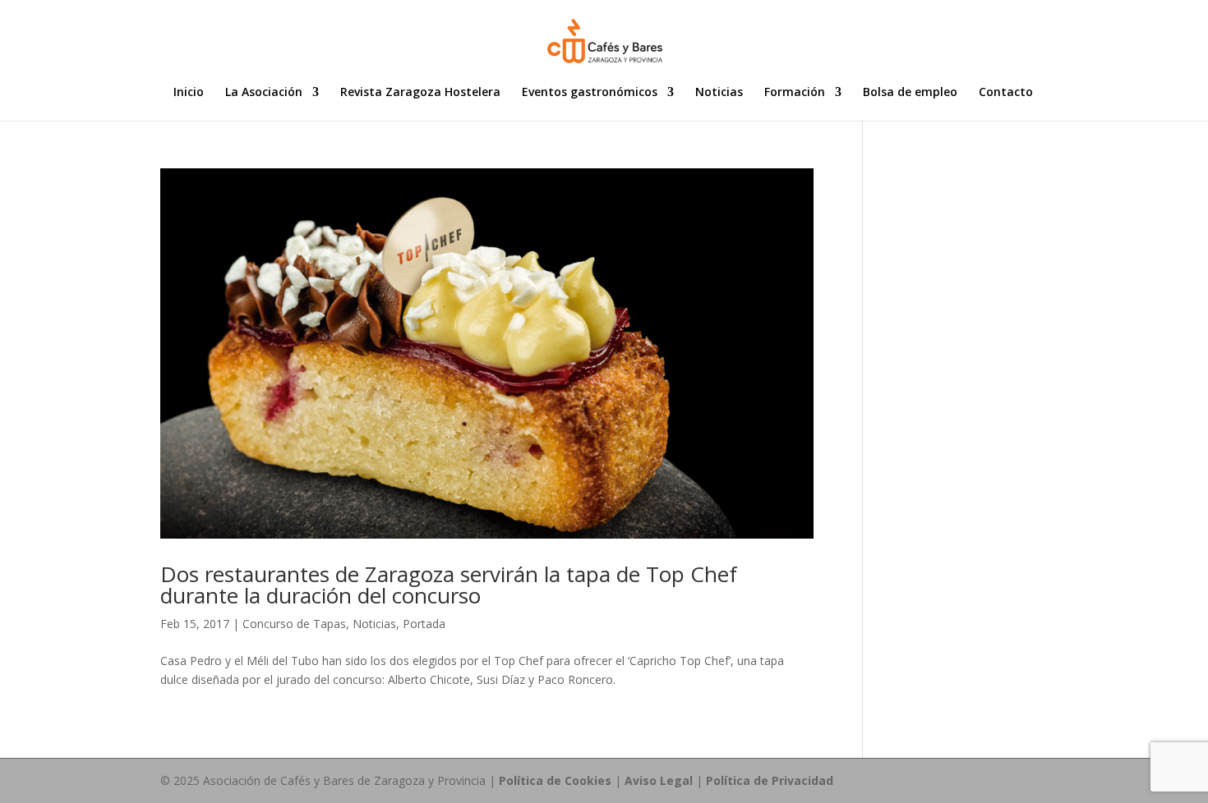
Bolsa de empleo (910, 92)
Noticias (719, 92)
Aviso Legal (659, 780)
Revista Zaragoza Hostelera (420, 92)
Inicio (188, 92)
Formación (794, 92)
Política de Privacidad (769, 780)
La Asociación (263, 92)
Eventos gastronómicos (589, 92)
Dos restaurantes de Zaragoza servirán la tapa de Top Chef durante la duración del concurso (448, 584)
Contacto (1006, 92)
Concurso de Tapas (294, 623)
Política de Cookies (555, 780)
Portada (424, 623)
